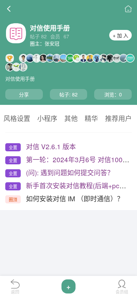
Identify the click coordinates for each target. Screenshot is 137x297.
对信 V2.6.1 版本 (51, 146)
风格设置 (17, 118)
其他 (71, 118)
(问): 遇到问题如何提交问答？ (70, 172)
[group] (17, 117)
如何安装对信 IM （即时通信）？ (75, 198)
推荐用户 (118, 118)
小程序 (47, 118)
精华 (91, 118)
